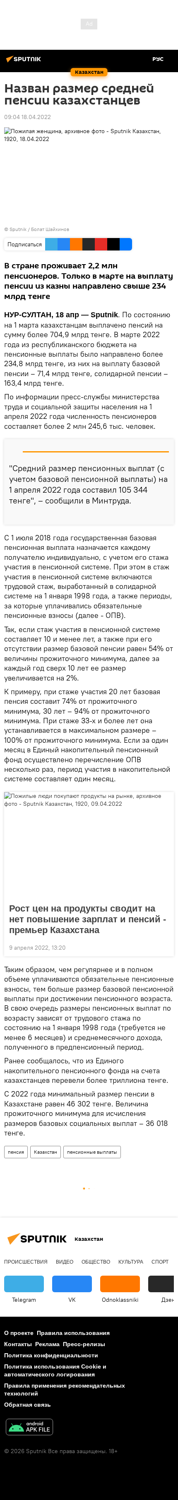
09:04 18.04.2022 (27, 117)
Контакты (18, 1344)
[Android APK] (29, 1428)
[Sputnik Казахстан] (25, 62)
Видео (64, 1262)
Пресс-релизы (84, 1344)
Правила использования (73, 1333)
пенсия (16, 1152)
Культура (130, 1262)
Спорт (160, 1262)
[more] (164, 515)
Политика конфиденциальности (51, 1355)
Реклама (47, 1344)
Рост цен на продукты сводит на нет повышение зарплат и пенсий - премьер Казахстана (87, 919)
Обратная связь (27, 1404)
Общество (96, 1262)
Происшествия (26, 1262)
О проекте (19, 1333)
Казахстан (45, 1152)
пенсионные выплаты (92, 1152)
